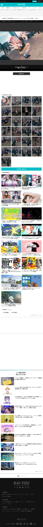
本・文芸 (4, 501)
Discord (22, 487)
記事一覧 (4, 494)
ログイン (39, 1)
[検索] (41, 5)
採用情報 (29, 511)
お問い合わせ (13, 509)
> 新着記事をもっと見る (38, 471)
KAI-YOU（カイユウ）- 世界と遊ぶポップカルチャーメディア (21, 5)
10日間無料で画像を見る (22, 169)
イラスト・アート (22, 501)
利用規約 (33, 509)
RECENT (22, 373)
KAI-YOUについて (5, 509)
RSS (28, 487)
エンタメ (9, 503)
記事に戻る (21, 73)
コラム (18, 494)
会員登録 (34, 1)
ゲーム (33, 501)
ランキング (13, 494)
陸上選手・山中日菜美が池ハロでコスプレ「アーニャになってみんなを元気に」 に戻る (20, 18)
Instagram (25, 487)
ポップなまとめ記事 (6, 496)
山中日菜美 (6, 312)
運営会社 (23, 511)
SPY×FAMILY (14, 312)
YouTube (20, 487)
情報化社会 (9, 501)
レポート (22, 494)
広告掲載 (18, 509)
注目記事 (8, 494)
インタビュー (11, 9)
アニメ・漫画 (6, 9)
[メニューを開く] (2, 5)
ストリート (4, 503)
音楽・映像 (29, 501)
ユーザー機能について (25, 509)
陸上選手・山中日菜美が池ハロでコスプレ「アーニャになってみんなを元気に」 (25, 9)
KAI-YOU (1, 9)
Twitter (14, 487)
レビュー (26, 494)
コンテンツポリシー (16, 511)
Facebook (17, 487)
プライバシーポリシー (6, 511)
